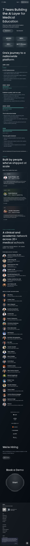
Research (4, 526)
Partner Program (6, 529)
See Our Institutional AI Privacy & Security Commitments (14, 151)
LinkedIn (5, 185)
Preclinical (5, 515)
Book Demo (7, 30)
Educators (4, 518)
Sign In (18, 2)
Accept (16, 543)
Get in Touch (6, 457)
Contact (4, 532)
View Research (20, 30)
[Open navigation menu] (2, 2)
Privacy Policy (9, 540)
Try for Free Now (25, 2)
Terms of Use (5, 537)
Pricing (4, 521)
